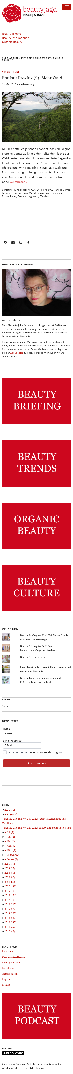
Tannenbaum (9, 196)
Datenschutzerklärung (43, 752)
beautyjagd (29, 84)
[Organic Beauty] (36, 549)
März (11, 850)
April (11, 845)
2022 (9, 877)
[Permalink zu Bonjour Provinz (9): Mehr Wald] (36, 140)
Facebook (28, 245)
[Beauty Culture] (36, 611)
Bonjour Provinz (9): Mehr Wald (32, 77)
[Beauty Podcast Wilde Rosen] (36, 1039)
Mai (11, 841)
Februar (13, 854)
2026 (9, 809)
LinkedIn (13, 245)
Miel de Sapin (36, 193)
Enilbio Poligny (44, 189)
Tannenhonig (25, 196)
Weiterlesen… (19, 182)
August (12, 814)
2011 (10, 927)
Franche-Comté (61, 189)
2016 (10, 904)
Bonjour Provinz (10, 189)
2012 (10, 922)
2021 (9, 881)
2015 (10, 909)
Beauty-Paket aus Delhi (32, 657)
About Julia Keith (11, 962)
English (6, 979)
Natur (6, 72)
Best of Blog (8, 968)
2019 (10, 890)
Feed (21, 245)
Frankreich (7, 193)
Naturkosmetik (9, 973)
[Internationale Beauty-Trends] (36, 486)
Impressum (7, 951)
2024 (9, 868)
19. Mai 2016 (9, 84)
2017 (10, 899)
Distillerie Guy (27, 189)
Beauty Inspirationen (15, 38)
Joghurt (18, 193)
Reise (16, 72)
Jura (26, 193)
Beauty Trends (11, 34)
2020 (10, 886)
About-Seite (16, 352)
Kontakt (6, 984)
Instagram (5, 245)
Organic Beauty (12, 42)
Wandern (44, 196)
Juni (11, 836)
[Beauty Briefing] (36, 424)
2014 (10, 913)
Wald (35, 196)
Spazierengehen (53, 193)
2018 (10, 895)
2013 (10, 918)
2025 (9, 863)
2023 (9, 872)
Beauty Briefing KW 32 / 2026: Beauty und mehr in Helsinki (37, 827)
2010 (9, 931)
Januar (12, 859)
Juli (10, 832)
